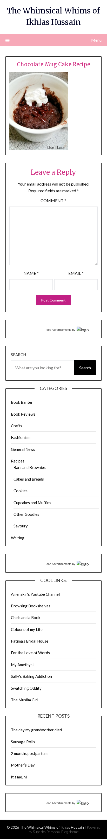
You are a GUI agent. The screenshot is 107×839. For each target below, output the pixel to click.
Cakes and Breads (29, 479)
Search (18, 354)
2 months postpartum (29, 753)
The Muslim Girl (24, 699)
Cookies (21, 490)
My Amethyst (22, 664)
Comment (53, 200)
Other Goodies (26, 514)
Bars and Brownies (30, 467)
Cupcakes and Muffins (32, 502)
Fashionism (20, 437)
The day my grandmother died (36, 729)
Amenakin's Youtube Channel (35, 594)
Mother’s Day (23, 765)
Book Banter (22, 402)
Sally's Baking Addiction (31, 676)
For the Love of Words (30, 652)
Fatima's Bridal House (29, 641)
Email (76, 273)
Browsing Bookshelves (30, 606)
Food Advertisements (58, 329)
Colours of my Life (27, 629)
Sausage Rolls (23, 741)
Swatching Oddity (26, 688)
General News (23, 449)
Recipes (17, 461)
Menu (96, 40)
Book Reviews (23, 414)
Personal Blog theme (62, 831)
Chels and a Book (25, 617)
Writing (17, 537)
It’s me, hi (19, 777)
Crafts (16, 425)
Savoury (21, 526)
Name (31, 273)
